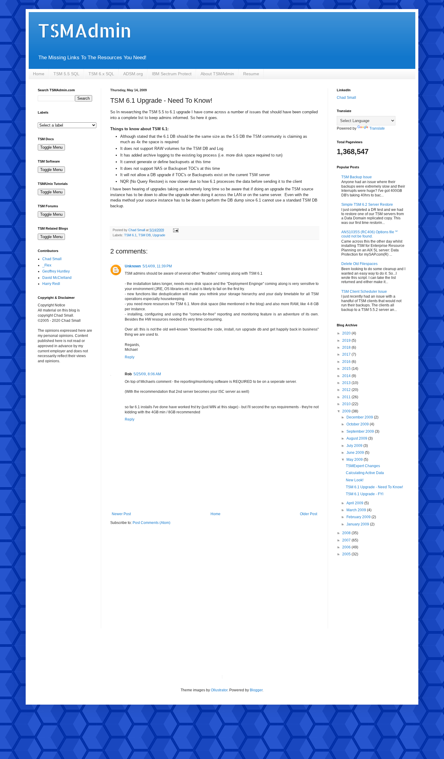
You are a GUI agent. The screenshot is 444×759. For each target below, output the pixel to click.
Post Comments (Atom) (151, 523)
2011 (347, 397)
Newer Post (121, 514)
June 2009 (355, 453)
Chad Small (52, 259)
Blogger (256, 690)
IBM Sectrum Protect (171, 73)
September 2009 (360, 431)
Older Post (308, 514)
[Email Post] (175, 230)
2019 (347, 340)
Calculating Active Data (365, 473)
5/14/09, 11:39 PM (157, 266)
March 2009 (356, 510)
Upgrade (159, 235)
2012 (347, 390)
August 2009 (357, 438)
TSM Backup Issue (356, 177)
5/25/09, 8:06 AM (147, 374)
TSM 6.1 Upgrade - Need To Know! (374, 487)
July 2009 (354, 446)
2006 (347, 547)
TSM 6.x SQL (101, 73)
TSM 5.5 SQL (66, 73)
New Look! (354, 480)
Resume (251, 73)
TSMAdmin (84, 30)
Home (38, 73)
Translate (377, 128)
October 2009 (358, 424)
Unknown (133, 266)
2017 (347, 354)
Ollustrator (219, 690)
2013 (347, 383)
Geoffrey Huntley (56, 271)
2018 (347, 347)
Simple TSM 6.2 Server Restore (367, 204)
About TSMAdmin (217, 73)
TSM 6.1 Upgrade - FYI (364, 494)
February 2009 (359, 517)
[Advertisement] (68, 403)
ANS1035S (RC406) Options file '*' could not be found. (369, 234)
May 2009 (355, 459)
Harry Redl (51, 284)
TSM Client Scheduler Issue (364, 291)
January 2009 (358, 524)
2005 (347, 554)
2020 (347, 333)
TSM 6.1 (130, 235)
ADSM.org (133, 73)
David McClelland (57, 278)
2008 (347, 533)
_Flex (46, 265)
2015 (347, 369)
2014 (347, 376)
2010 (347, 404)
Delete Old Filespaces (359, 264)
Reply (129, 357)
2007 (347, 540)
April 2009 (355, 503)
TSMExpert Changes (363, 466)
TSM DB (144, 235)
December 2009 (360, 417)
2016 (347, 362)
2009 (347, 411)
